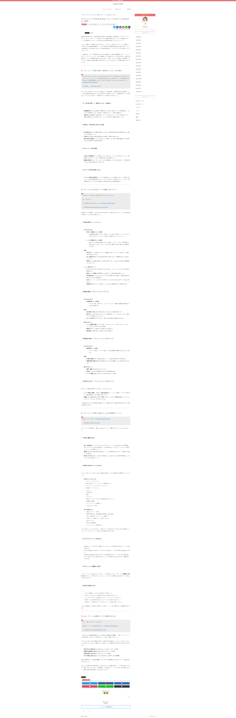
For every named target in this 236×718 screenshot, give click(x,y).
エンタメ (83, 677)
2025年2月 (138, 53)
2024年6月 (138, 69)
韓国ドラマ (138, 120)
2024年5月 (138, 72)
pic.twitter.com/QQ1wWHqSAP (90, 82)
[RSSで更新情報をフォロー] (107, 693)
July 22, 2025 (103, 629)
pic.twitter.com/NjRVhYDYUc (103, 419)
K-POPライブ (139, 104)
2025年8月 (138, 40)
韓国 (137, 117)
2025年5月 (138, 49)
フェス (137, 110)
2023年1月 (138, 88)
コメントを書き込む (106, 707)
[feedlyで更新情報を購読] (104, 693)
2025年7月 (138, 43)
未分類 (137, 113)
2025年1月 (138, 56)
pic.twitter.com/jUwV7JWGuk (108, 203)
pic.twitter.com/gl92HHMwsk (111, 626)
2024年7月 (138, 66)
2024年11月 (139, 59)
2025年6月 (138, 46)
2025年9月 (138, 37)
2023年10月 (139, 78)
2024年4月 (138, 75)
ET (145, 23)
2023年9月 (138, 82)
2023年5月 (138, 85)
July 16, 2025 (97, 86)
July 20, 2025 (104, 207)
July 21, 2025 (96, 423)
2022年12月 (139, 91)
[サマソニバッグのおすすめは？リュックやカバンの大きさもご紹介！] (120, 27)
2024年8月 (138, 62)
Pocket (91, 32)
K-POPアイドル (140, 101)
